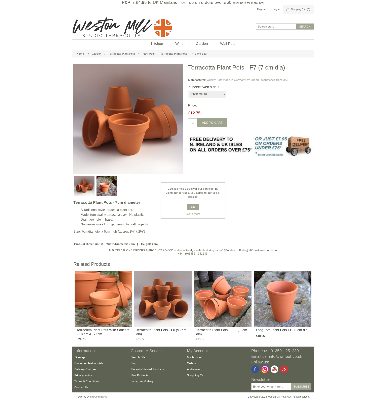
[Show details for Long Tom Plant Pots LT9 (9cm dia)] (282, 298)
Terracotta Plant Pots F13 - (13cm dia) (221, 332)
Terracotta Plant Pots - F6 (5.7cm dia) (161, 332)
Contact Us (81, 387)
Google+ (284, 369)
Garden (202, 44)
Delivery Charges (85, 369)
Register (261, 9)
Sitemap (79, 357)
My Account (194, 357)
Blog (133, 363)
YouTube (274, 369)
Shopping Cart (196, 375)
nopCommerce (98, 396)
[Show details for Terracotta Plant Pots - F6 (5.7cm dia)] (163, 298)
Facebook (255, 369)
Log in (276, 9)
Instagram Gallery (142, 381)
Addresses (193, 369)
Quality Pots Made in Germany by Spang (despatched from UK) (247, 79)
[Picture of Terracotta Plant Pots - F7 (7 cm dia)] (84, 186)
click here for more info (248, 2)
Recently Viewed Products (147, 369)
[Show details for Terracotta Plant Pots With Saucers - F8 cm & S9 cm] (103, 298)
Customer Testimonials (88, 363)
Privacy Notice (83, 375)
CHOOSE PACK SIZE (203, 87)
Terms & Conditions (86, 381)
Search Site (138, 357)
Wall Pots (227, 44)
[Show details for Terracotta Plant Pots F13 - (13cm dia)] (223, 298)
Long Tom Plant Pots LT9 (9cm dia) (282, 330)
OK (193, 207)
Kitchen (157, 44)
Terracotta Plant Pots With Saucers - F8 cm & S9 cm (103, 332)
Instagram (265, 369)
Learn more (193, 213)
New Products (139, 375)
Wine (179, 44)
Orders (191, 363)
